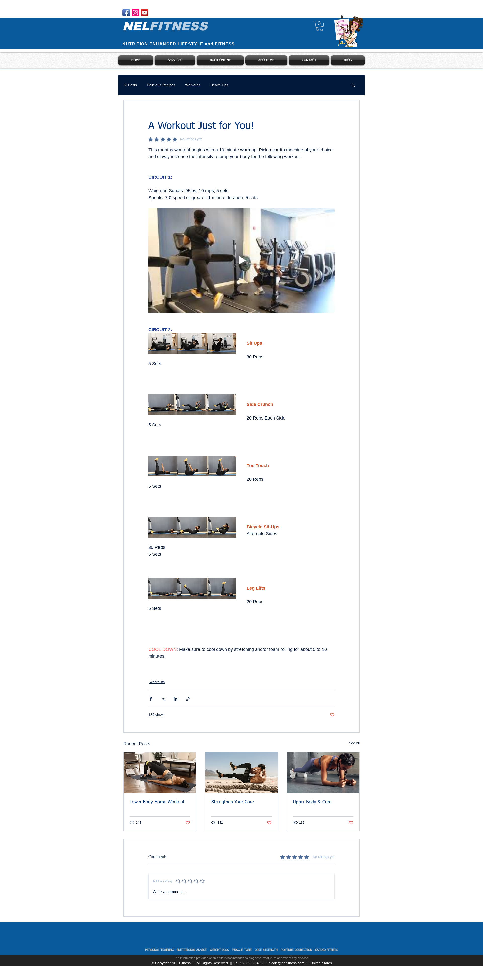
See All (354, 743)
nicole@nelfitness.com (286, 963)
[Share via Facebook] (150, 699)
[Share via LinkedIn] (175, 699)
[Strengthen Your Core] (241, 772)
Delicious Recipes (161, 85)
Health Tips (219, 85)
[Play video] (241, 260)
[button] (319, 26)
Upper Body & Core (312, 802)
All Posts (130, 85)
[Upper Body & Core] (323, 772)
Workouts (192, 85)
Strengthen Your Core (232, 802)
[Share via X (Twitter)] (163, 699)
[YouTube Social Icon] (144, 12)
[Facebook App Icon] (126, 12)
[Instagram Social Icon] (135, 12)
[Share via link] (187, 699)
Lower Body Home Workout (157, 802)
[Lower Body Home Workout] (160, 772)
